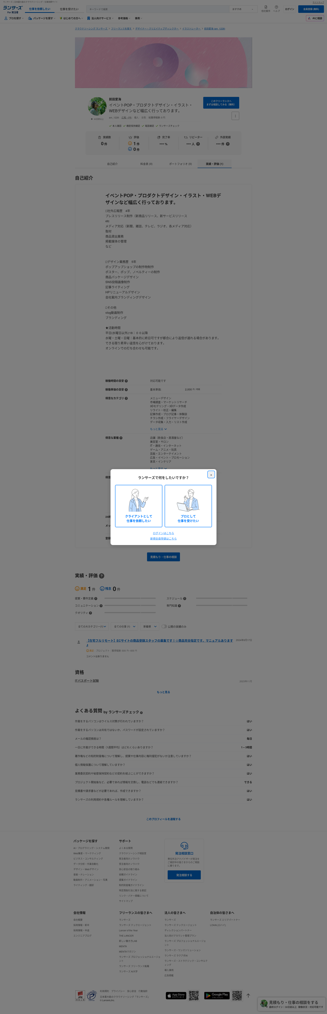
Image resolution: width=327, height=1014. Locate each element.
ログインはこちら (163, 533)
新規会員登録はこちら (163, 538)
